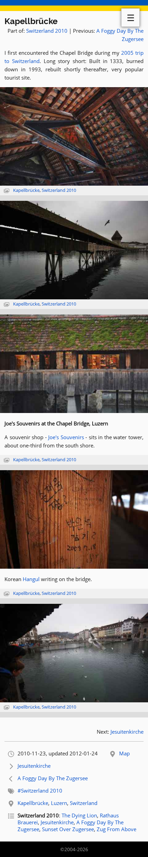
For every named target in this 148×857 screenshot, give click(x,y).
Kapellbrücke (30, 21)
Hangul (31, 579)
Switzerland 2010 (46, 30)
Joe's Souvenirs (66, 437)
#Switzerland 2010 (40, 790)
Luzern (59, 802)
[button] (74, 136)
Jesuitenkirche (127, 731)
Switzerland (83, 802)
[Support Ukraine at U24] (74, 5)
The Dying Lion (79, 815)
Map (124, 753)
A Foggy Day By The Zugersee (53, 778)
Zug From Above (116, 829)
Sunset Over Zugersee (68, 829)
